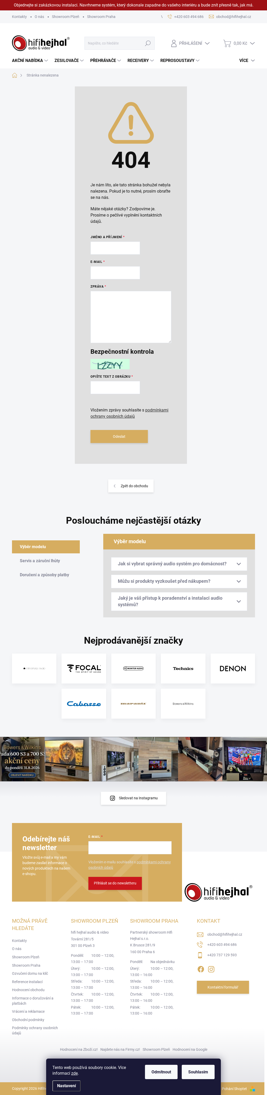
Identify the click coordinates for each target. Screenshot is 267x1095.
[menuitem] (30, 60)
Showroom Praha (101, 17)
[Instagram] (211, 968)
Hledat (147, 43)
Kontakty (19, 17)
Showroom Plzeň (65, 17)
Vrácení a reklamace (28, 1011)
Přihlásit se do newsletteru (115, 883)
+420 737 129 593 (222, 955)
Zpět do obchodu (134, 486)
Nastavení (66, 1085)
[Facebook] (201, 968)
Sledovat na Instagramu (138, 798)
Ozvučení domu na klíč (30, 973)
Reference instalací (27, 982)
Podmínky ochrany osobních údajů (35, 1030)
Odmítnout (161, 1071)
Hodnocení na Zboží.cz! (79, 1049)
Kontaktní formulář (223, 987)
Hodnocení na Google (190, 1049)
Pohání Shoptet (235, 1089)
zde (74, 1073)
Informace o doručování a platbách (32, 1000)
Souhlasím (198, 1071)
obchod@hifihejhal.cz (224, 934)
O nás (39, 17)
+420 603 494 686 (222, 944)
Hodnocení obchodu (28, 990)
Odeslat (119, 436)
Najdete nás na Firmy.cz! (120, 1049)
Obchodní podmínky (28, 1020)
